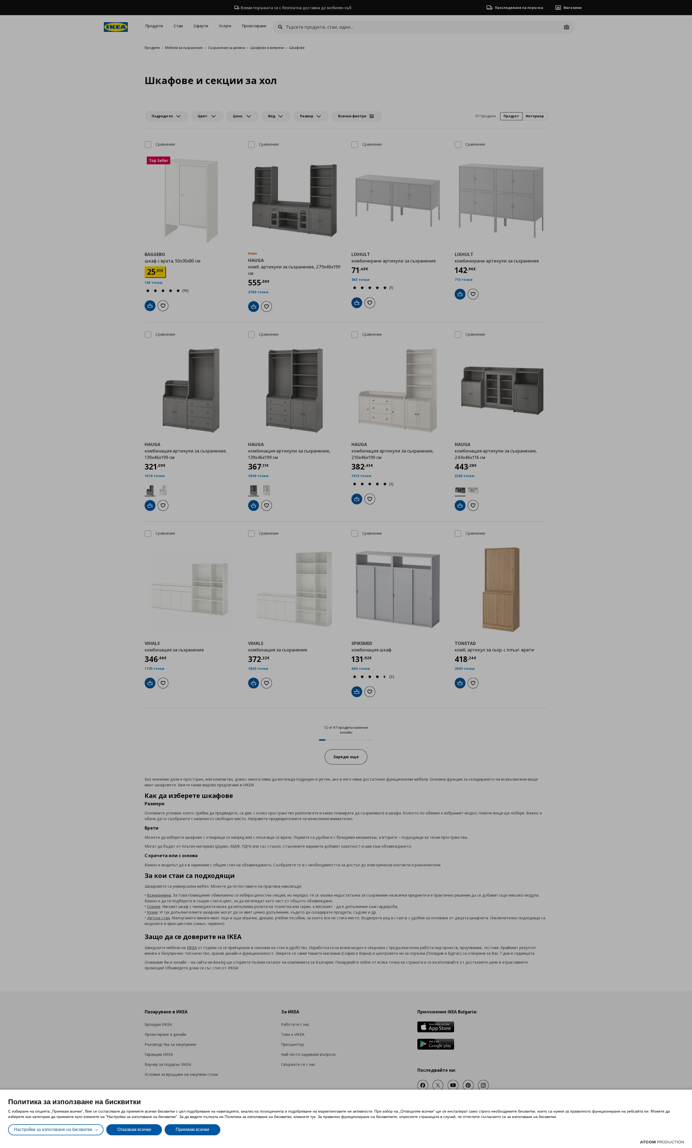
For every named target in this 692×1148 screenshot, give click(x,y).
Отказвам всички (134, 1129)
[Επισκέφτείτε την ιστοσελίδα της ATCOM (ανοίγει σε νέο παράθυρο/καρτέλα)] (662, 1142)
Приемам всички (192, 1129)
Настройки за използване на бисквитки (53, 1129)
